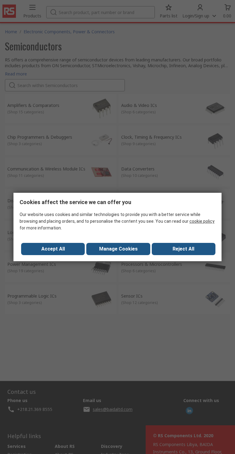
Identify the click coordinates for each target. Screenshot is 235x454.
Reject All (183, 249)
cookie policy (201, 221)
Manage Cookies (118, 249)
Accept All (53, 249)
